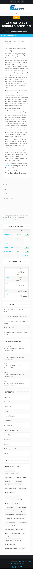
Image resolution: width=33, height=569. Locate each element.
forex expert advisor (10, 492)
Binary (16, 17)
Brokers (6, 406)
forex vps (7, 526)
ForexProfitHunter (9, 507)
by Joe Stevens (8, 41)
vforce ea (21, 548)
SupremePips (17, 540)
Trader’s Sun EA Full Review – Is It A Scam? (16, 328)
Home (7, 31)
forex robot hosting (21, 514)
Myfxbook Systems (9, 430)
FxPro (6, 290)
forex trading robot (22, 522)
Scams (6, 439)
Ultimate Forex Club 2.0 (11, 548)
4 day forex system (9, 466)
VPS (5, 453)
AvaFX (6, 295)
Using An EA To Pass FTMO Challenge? (15, 316)
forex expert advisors (10, 500)
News (5, 435)
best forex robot (9, 477)
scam (13, 537)
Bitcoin (24, 477)
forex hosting (17, 503)
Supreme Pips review (10, 544)
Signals (6, 444)
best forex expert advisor (11, 473)
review (23, 533)
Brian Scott (7, 481)
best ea (18, 466)
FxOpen (7, 277)
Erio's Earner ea (9, 485)
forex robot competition (19, 511)
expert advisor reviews (10, 488)
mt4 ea (6, 533)
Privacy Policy (22, 561)
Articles (6, 397)
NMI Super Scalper (15, 533)
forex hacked (8, 503)
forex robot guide (9, 514)
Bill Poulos (18, 477)
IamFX (6, 283)
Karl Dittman (15, 526)
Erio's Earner (19, 481)
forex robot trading (19, 518)
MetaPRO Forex (20, 529)
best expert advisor (10, 470)
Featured (6, 411)
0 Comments (23, 41)
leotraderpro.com (9, 529)
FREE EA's (7, 421)
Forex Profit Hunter (21, 507)
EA (13, 481)
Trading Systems (9, 449)
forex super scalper (10, 522)
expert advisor (18, 485)
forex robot (8, 511)
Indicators (7, 425)
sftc (18, 537)
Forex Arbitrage (22, 488)
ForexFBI (7, 166)
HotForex (7, 271)
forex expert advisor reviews (12, 496)
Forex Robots (8, 416)
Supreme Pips (8, 540)
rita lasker (7, 537)
